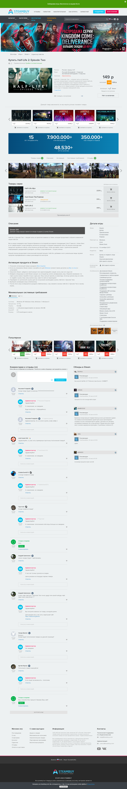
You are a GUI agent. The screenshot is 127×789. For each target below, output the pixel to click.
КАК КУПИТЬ (73, 12)
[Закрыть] (125, 1)
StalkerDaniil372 (23, 472)
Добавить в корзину (22, 127)
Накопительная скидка (37, 738)
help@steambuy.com (106, 737)
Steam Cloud (104, 313)
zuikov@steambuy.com (107, 743)
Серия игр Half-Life (37, 54)
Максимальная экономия (38, 735)
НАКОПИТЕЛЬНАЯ (59, 12)
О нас (14, 735)
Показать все (114, 331)
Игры (20, 54)
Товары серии (37, 158)
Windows (48, 268)
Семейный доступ (105, 277)
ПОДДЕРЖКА (99, 12)
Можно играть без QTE (107, 311)
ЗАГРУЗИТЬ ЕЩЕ (38, 712)
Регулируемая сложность (108, 273)
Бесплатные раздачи (37, 742)
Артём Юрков (22, 666)
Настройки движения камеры (107, 299)
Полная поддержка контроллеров (106, 280)
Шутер (101, 230)
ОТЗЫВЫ (37, 12)
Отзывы (91, 158)
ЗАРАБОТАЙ (84, 12)
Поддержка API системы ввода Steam (107, 291)
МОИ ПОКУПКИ (112, 12)
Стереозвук (104, 306)
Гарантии (15, 742)
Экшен (101, 228)
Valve (101, 250)
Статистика (103, 315)
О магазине (15, 738)
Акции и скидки (35, 733)
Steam (27, 54)
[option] (21, 119)
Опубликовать (60, 380)
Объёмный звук (105, 309)
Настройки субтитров (107, 297)
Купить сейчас (111, 192)
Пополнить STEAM (51, 19)
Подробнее (57, 90)
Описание (50, 158)
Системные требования (75, 158)
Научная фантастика (106, 259)
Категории (23, 18)
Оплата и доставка (18, 747)
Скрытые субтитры (106, 295)
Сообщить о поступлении (64, 96)
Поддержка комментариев (108, 321)
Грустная (21, 507)
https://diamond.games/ (32, 616)
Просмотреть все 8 (63, 215)
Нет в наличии (108, 95)
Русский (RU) (72, 760)
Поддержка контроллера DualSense (108, 288)
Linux (74, 268)
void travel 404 (23, 438)
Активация (60, 158)
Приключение (104, 232)
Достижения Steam (106, 271)
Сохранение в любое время (109, 275)
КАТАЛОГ (11, 18)
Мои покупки (41, 266)
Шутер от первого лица (107, 255)
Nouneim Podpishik (24, 388)
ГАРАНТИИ (46, 12)
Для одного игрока (105, 261)
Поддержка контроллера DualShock (108, 284)
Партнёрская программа (38, 740)
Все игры (13, 54)
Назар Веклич (23, 633)
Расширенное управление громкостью (108, 303)
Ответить (21, 393)
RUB (112, 19)
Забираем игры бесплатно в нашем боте (63, 4)
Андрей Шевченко (24, 556)
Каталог (14, 740)
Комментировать (23, 549)
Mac (70, 268)
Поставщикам (16, 733)
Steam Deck (103, 244)
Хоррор (101, 237)
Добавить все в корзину (111, 184)
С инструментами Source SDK (108, 318)
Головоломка (103, 234)
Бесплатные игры (36, 19)
